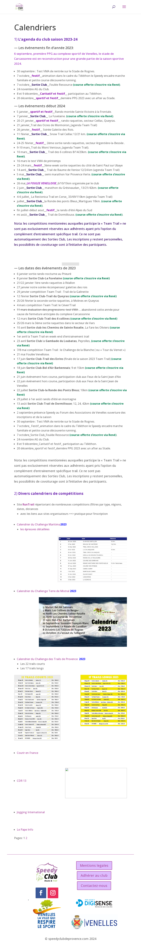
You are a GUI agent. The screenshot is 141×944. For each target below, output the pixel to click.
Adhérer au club (94, 875)
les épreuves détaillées (35, 529)
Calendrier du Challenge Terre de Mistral (43, 591)
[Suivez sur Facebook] (41, 893)
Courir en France (27, 753)
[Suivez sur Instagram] (53, 893)
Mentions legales (94, 865)
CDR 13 (21, 781)
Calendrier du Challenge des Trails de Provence (47, 659)
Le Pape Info (25, 829)
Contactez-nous (94, 885)
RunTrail (29, 504)
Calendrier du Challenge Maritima (38, 524)
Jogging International (31, 812)
